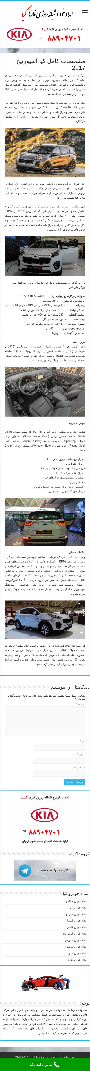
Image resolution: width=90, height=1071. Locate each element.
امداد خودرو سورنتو (76, 940)
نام (82, 741)
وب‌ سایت (79, 767)
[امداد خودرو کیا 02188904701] (45, 12)
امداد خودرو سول (77, 953)
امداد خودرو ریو (78, 907)
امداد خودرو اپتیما (77, 920)
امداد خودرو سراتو (76, 914)
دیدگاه (80, 704)
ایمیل (81, 754)
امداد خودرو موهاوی (75, 946)
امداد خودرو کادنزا (77, 927)
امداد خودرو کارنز (77, 959)
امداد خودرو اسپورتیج (75, 933)
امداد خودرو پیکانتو (76, 901)
